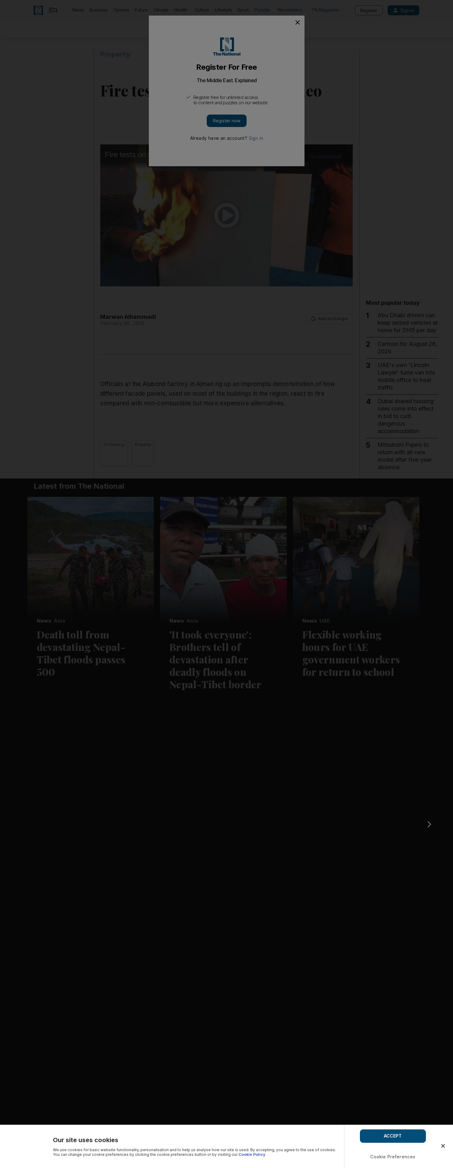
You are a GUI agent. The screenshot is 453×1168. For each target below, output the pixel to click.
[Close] (443, 1146)
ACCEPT (393, 1135)
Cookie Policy (251, 1154)
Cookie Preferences (393, 1156)
